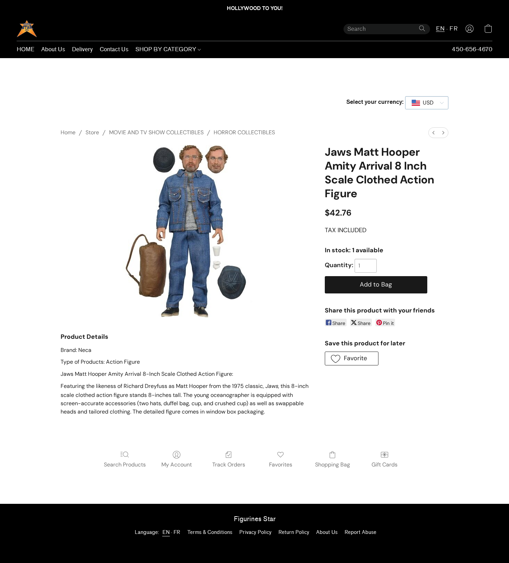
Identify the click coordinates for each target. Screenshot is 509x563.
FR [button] (453, 28)
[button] (27, 28)
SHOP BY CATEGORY (166, 49)
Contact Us (114, 49)
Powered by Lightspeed (254, 544)
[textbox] (426, 102)
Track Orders (228, 464)
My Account (176, 464)
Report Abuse (360, 532)
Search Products (125, 464)
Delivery (82, 49)
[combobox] (426, 102)
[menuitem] (433, 133)
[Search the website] (422, 28)
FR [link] (176, 532)
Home (68, 132)
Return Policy (293, 532)
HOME (25, 49)
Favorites (280, 464)
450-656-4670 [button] (472, 49)
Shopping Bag (332, 464)
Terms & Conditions (209, 532)
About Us (53, 49)
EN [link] (166, 532)
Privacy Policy (255, 532)
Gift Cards (385, 464)
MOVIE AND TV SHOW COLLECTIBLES (156, 132)
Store (92, 132)
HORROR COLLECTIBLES (244, 132)
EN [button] (440, 28)
